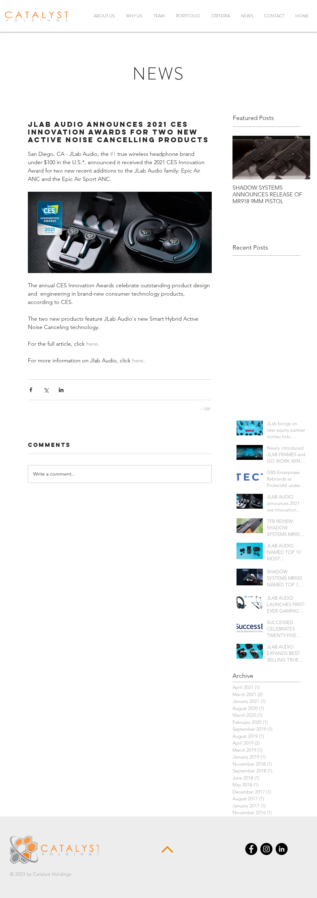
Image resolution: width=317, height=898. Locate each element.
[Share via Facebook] (31, 390)
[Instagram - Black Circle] (266, 854)
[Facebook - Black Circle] (251, 854)
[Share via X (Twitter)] (46, 390)
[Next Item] (300, 157)
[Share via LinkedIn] (61, 390)
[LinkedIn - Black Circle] (282, 854)
